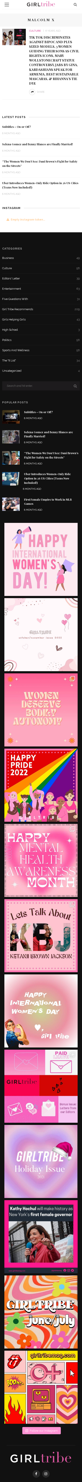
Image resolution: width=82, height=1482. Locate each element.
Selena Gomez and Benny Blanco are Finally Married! (37, 144)
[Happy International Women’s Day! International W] (41, 1010)
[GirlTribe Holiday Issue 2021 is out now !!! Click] (41, 1161)
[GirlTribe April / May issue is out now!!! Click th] (41, 1387)
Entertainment (41, 288)
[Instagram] (46, 1474)
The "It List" (41, 360)
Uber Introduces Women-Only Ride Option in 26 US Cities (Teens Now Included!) (47, 478)
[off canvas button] (7, 4)
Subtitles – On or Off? (16, 126)
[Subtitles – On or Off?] (11, 416)
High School (41, 329)
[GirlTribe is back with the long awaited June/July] (41, 1312)
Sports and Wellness (41, 350)
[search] (75, 4)
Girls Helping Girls (41, 319)
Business (41, 258)
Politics (41, 340)
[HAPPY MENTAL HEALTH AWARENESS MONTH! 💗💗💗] (41, 860)
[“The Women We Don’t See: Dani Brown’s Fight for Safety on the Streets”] (11, 457)
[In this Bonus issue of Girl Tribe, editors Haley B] (41, 1086)
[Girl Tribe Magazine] (41, 1458)
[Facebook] (36, 1474)
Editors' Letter (41, 278)
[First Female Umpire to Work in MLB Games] (11, 504)
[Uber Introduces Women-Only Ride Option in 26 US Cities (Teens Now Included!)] (11, 478)
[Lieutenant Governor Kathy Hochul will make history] (41, 1236)
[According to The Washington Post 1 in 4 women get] (41, 709)
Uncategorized (41, 370)
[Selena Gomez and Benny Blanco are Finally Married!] (11, 437)
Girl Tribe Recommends (41, 309)
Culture (35, 30)
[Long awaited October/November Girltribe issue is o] (41, 634)
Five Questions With (41, 299)
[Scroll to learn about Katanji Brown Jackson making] (41, 935)
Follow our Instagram (44, 1430)
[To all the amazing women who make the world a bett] (41, 559)
